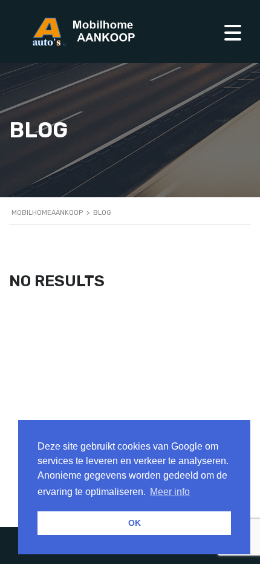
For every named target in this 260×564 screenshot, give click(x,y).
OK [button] (134, 523)
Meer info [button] (170, 492)
